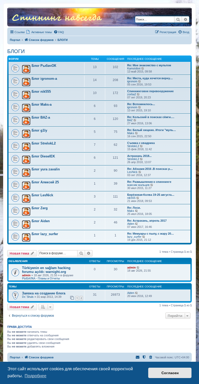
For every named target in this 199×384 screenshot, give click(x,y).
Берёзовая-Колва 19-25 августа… (150, 194)
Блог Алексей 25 (45, 182)
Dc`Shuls (28, 296)
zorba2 (131, 94)
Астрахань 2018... (139, 155)
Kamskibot (133, 68)
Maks (130, 133)
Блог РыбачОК (44, 66)
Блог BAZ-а (41, 117)
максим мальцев (138, 184)
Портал (15, 39)
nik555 (131, 197)
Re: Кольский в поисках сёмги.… (150, 117)
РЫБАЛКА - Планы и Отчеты (41, 278)
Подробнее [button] (35, 376)
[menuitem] (59, 32)
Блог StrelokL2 (44, 143)
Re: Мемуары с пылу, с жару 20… (150, 233)
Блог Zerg (40, 208)
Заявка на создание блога (43, 293)
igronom (132, 81)
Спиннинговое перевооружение (150, 91)
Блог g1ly (39, 130)
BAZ (130, 120)
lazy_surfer (134, 236)
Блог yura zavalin (46, 169)
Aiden (130, 223)
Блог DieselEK (43, 156)
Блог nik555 (41, 91)
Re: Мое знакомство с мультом (149, 65)
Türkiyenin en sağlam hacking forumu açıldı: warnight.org (46, 270)
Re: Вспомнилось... (141, 104)
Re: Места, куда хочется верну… (150, 78)
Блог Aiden (41, 221)
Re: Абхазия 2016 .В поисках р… (150, 168)
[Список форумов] (57, 17)
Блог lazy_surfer (45, 234)
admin (26, 275)
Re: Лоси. (134, 207)
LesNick (132, 171)
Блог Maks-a (42, 104)
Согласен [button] (170, 373)
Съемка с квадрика (141, 142)
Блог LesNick (42, 195)
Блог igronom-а (44, 79)
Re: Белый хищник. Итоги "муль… (151, 130)
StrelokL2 (133, 146)
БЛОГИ (16, 51)
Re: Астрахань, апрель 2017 (147, 220)
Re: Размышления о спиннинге (149, 181)
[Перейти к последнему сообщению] (138, 267)
